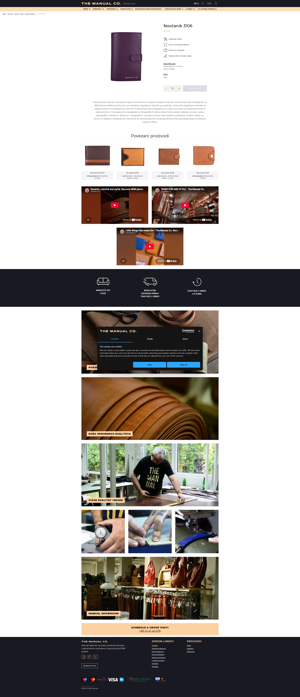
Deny (150, 365)
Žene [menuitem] (85, 9)
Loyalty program (158, 660)
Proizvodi (10, 14)
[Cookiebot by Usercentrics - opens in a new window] (184, 331)
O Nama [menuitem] (189, 9)
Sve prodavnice (158, 652)
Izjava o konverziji (158, 658)
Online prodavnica (159, 649)
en (197, 3)
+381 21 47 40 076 (150, 630)
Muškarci (190, 649)
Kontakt (155, 664)
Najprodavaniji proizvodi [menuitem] (148, 9)
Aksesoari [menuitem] (125, 9)
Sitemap (155, 667)
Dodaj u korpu (195, 88)
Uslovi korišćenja (158, 654)
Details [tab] (150, 339)
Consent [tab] (114, 339)
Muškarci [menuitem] (97, 9)
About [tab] (185, 339)
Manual (16, 14)
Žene (22, 14)
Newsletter (89, 666)
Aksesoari (191, 652)
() (210, 3)
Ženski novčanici (30, 14)
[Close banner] (199, 331)
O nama (155, 645)
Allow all (183, 365)
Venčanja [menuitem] (111, 9)
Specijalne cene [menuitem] (173, 9)
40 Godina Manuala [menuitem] (207, 9)
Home (4, 14)
